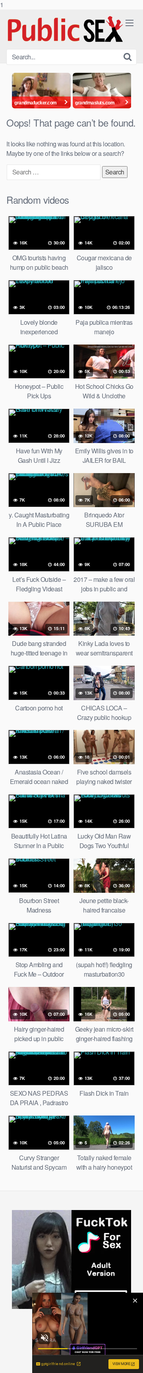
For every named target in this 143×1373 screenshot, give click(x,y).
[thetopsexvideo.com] (66, 29)
